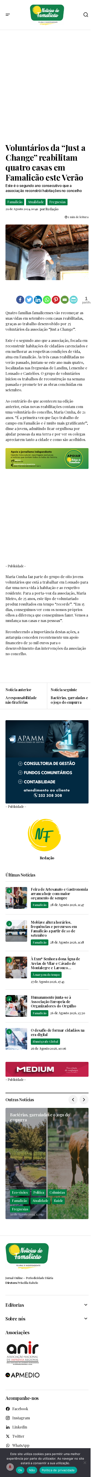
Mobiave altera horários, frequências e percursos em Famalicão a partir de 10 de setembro (54, 929)
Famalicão (14, 202)
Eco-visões (20, 1192)
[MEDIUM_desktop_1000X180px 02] (47, 1069)
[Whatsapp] (47, 300)
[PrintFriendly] (74, 300)
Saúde (58, 1200)
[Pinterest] (56, 300)
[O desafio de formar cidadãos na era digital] (16, 1039)
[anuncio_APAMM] (47, 761)
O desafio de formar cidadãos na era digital (57, 1032)
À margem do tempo (46, 975)
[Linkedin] (38, 300)
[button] (7, 15)
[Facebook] (20, 300)
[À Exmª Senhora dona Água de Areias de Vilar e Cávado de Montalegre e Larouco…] (16, 967)
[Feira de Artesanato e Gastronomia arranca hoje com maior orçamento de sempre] (16, 898)
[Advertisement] (47, 86)
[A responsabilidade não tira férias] (26, 696)
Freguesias (57, 202)
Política (38, 1192)
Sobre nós (15, 1318)
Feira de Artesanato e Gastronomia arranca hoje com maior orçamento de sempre (59, 893)
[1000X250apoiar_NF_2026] (47, 458)
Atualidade (36, 202)
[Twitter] (29, 300)
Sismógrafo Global (45, 1041)
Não (32, 1470)
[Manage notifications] (10, 1467)
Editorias (14, 1304)
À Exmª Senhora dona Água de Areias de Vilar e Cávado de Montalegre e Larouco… (55, 963)
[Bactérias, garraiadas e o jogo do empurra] (68, 696)
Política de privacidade (58, 1470)
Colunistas (57, 1192)
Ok (20, 1470)
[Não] (85, 1462)
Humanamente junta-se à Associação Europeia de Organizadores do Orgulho (53, 1001)
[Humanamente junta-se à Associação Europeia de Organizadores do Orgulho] (16, 1006)
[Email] (65, 300)
